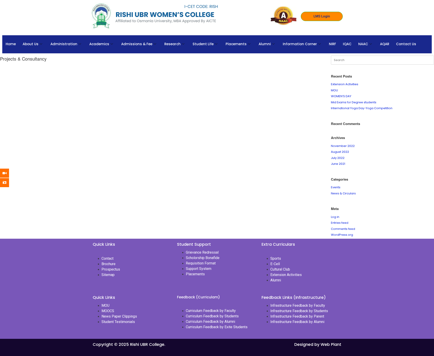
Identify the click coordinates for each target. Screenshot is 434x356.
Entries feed (339, 223)
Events (335, 187)
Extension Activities (344, 84)
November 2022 (343, 146)
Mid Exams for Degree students (353, 102)
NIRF (332, 44)
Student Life (203, 44)
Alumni (265, 44)
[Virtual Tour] (8, 173)
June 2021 (338, 164)
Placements (236, 44)
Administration (63, 44)
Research (172, 44)
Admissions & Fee (136, 44)
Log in (335, 217)
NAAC (363, 44)
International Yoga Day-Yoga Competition (361, 108)
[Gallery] (8, 182)
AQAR (384, 44)
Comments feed (343, 229)
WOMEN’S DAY (341, 96)
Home (11, 44)
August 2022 (340, 152)
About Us (30, 44)
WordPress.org (342, 235)
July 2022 (337, 158)
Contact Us (406, 44)
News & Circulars (343, 193)
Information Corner (300, 44)
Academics (99, 44)
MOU (334, 90)
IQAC (347, 44)
